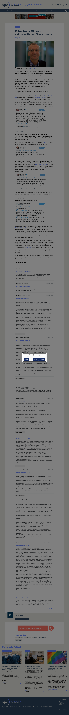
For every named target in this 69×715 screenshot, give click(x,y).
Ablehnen (35, 359)
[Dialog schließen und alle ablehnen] (45, 354)
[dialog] (34, 357)
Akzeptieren (42, 359)
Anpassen (26, 359)
